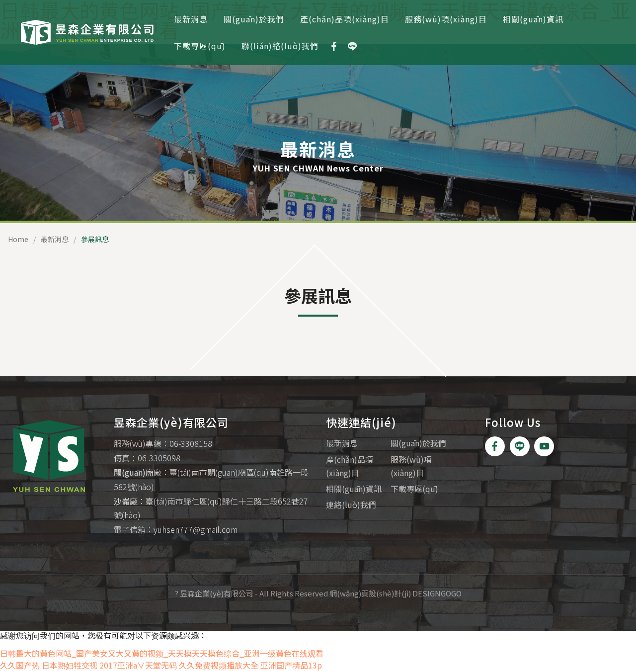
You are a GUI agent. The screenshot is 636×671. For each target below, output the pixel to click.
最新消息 (191, 19)
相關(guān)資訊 (533, 19)
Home (18, 239)
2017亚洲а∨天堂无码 (138, 665)
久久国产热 (20, 665)
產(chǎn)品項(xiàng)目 (344, 19)
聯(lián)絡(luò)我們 (279, 46)
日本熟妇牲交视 (69, 665)
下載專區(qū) (200, 46)
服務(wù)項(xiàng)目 (446, 19)
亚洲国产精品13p (291, 665)
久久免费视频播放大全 (218, 665)
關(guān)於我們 (254, 19)
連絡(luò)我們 (351, 504)
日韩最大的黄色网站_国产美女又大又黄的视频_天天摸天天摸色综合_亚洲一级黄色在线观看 (161, 653)
